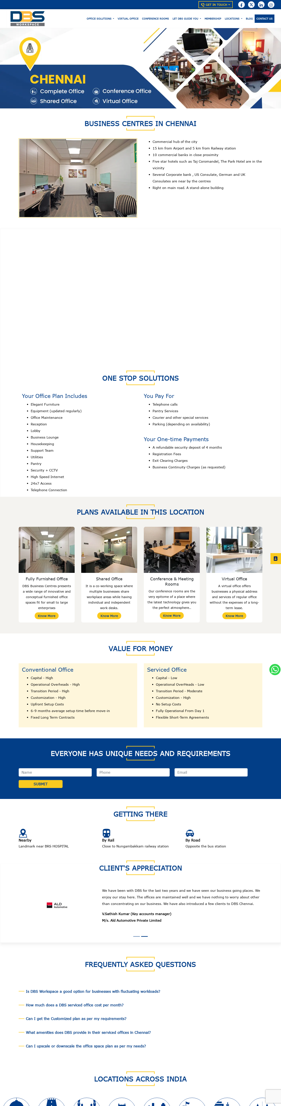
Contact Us (264, 18)
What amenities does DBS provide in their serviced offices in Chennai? (88, 1026)
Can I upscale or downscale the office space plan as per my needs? (86, 1039)
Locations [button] (232, 18)
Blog (249, 18)
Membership (213, 18)
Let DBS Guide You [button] (186, 18)
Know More (46, 616)
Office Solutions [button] (99, 18)
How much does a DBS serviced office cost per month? (75, 998)
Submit (41, 784)
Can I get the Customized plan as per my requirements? (76, 1012)
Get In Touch (216, 4)
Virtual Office (128, 18)
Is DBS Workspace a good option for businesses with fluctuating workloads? (93, 985)
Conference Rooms (155, 18)
